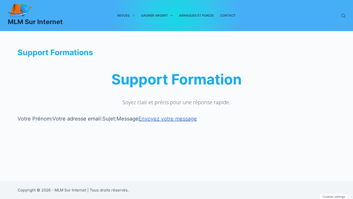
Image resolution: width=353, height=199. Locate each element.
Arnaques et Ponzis (196, 15)
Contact (228, 15)
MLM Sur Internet (35, 22)
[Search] (343, 16)
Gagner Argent (154, 15)
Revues (123, 15)
